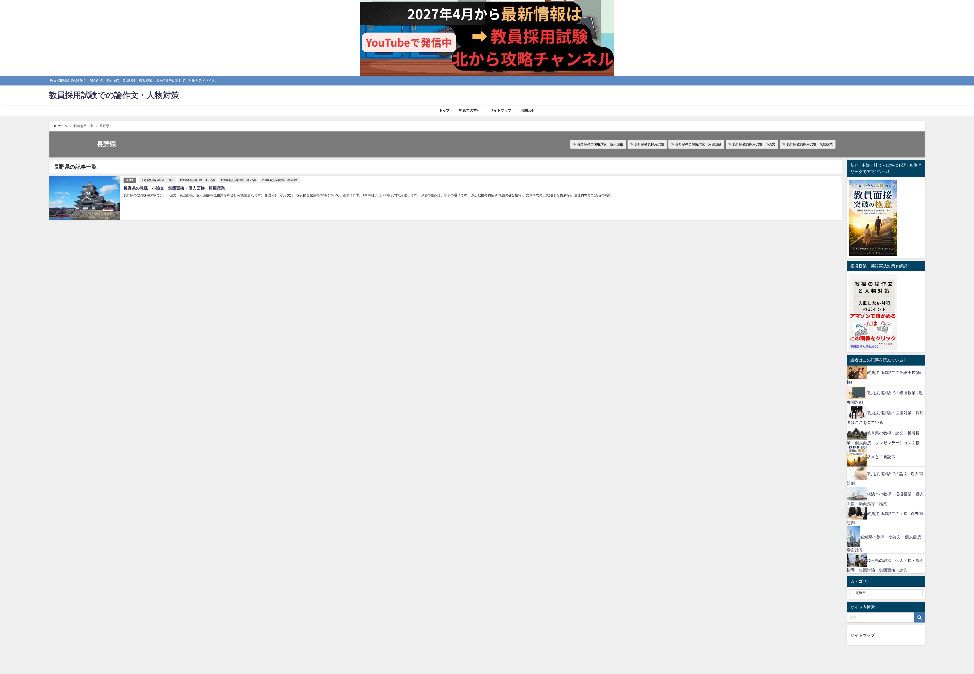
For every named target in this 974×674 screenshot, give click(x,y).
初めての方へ (469, 110)
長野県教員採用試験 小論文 (754, 144)
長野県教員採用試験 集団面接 (698, 144)
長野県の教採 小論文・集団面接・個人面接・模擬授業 (174, 188)
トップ (444, 110)
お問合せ (528, 110)
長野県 (130, 180)
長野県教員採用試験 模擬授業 (810, 144)
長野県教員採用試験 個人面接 (600, 144)
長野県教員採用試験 (649, 144)
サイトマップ (500, 110)
